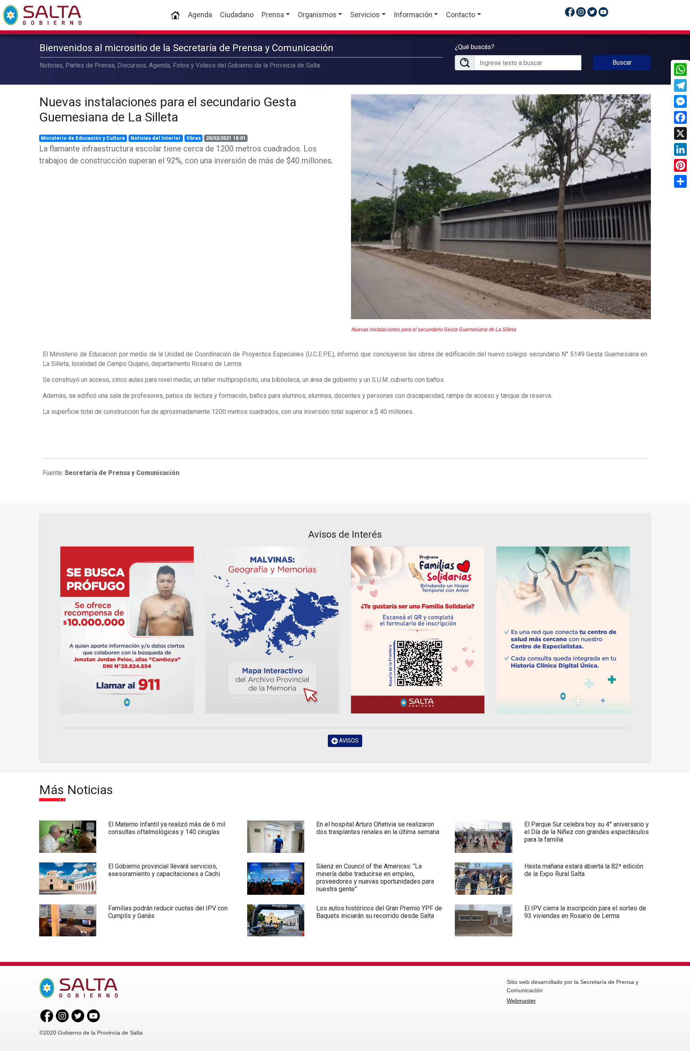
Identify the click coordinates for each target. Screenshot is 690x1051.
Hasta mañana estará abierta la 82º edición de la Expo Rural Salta (583, 870)
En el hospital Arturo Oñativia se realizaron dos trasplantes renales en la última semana (377, 828)
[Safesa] (563, 629)
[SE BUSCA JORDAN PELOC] (127, 629)
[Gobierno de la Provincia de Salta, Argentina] (42, 15)
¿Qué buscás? (474, 47)
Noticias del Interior (156, 138)
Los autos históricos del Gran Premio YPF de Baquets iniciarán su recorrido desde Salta (379, 912)
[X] (680, 133)
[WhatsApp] (680, 69)
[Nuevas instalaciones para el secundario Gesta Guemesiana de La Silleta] (501, 207)
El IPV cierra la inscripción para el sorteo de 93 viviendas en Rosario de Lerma (585, 912)
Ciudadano (237, 14)
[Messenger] (680, 101)
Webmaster (521, 1000)
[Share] (680, 181)
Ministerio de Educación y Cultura (83, 138)
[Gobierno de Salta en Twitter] (592, 12)
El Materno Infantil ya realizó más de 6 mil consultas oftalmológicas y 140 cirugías (166, 828)
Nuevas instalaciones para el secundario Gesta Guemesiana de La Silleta (167, 109)
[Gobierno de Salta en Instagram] (581, 12)
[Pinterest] (680, 165)
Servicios (365, 14)
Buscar (622, 62)
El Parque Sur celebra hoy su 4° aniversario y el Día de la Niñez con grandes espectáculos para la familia (586, 832)
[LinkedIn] (680, 149)
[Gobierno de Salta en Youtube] (603, 12)
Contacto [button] (460, 14)
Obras (193, 138)
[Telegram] (680, 85)
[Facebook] (680, 117)
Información (413, 14)
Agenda (200, 14)
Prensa (273, 14)
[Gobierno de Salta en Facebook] (570, 12)
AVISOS (348, 740)
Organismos (317, 14)
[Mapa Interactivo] (272, 629)
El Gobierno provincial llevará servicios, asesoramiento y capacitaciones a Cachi (164, 870)
